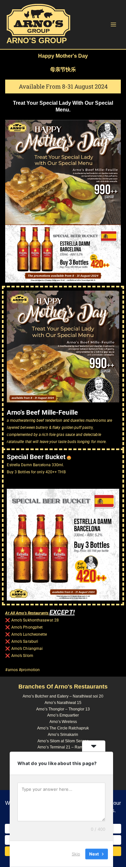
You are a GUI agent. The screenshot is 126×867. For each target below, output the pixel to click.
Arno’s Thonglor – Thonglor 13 (63, 709)
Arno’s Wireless (63, 721)
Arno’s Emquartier (63, 715)
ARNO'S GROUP (36, 40)
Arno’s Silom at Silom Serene (63, 741)
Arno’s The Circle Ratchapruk (63, 728)
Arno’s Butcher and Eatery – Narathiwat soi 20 (63, 696)
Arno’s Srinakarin (63, 734)
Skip (76, 853)
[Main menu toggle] (113, 24)
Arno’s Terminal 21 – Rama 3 (63, 747)
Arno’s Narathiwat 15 (63, 702)
